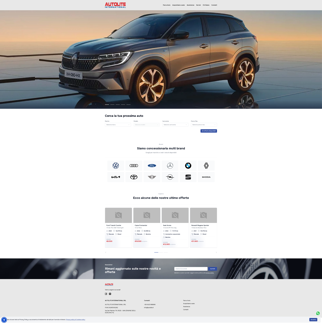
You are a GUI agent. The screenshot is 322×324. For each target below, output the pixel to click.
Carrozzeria (165, 121)
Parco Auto (166, 5)
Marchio (107, 121)
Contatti (214, 5)
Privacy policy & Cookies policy (75, 319)
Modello (136, 121)
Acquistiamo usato (178, 5)
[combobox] (118, 125)
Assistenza (190, 5)
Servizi (198, 5)
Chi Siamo (206, 5)
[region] (161, 230)
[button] (4, 319)
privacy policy (210, 273)
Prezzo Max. (194, 121)
